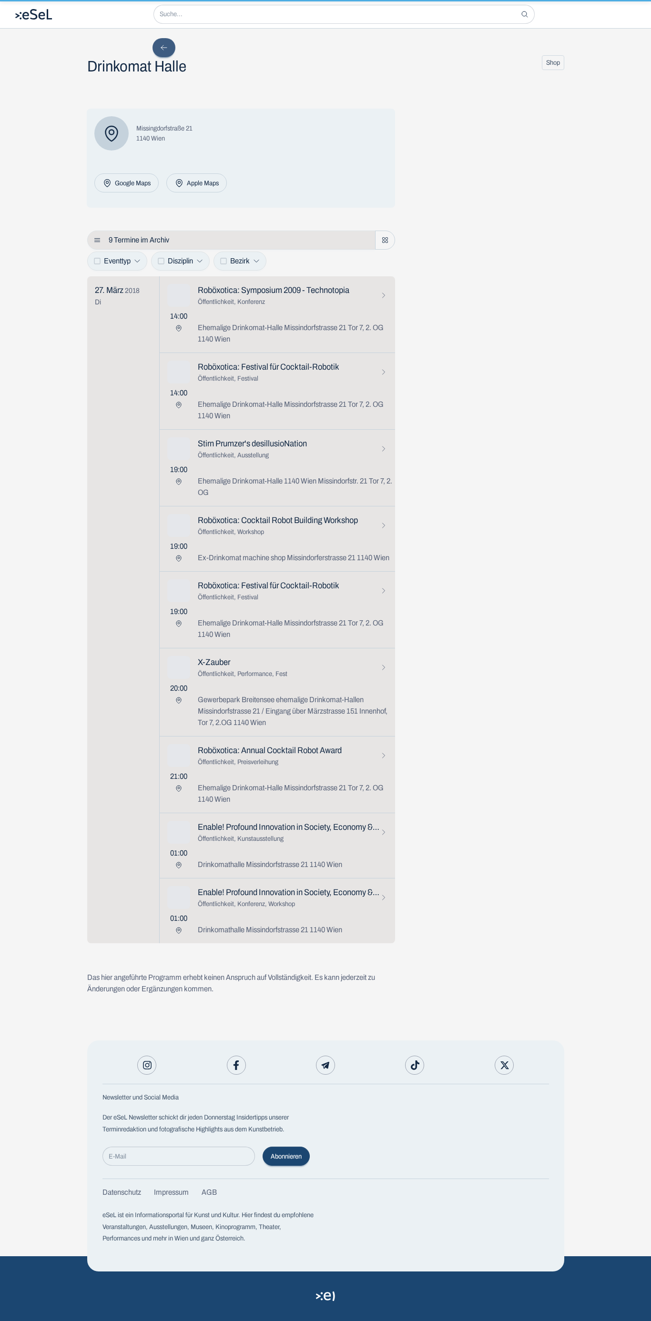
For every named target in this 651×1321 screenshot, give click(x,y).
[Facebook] (236, 1065)
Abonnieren (286, 1156)
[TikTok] (414, 1065)
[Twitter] (504, 1065)
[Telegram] (325, 1065)
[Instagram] (146, 1065)
